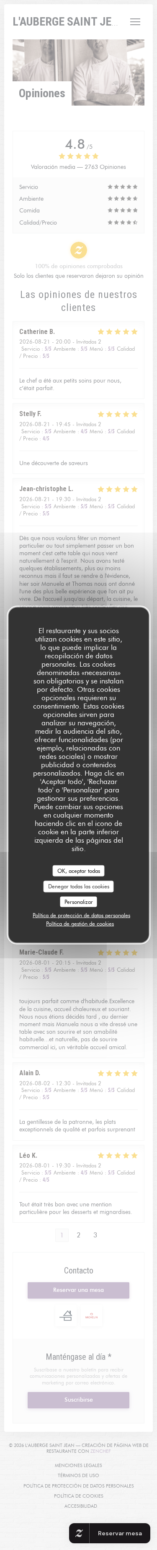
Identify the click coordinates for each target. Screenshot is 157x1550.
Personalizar (78, 901)
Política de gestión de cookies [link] (80, 923)
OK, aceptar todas (78, 870)
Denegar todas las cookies (78, 886)
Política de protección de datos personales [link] (81, 915)
